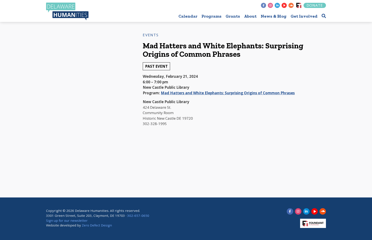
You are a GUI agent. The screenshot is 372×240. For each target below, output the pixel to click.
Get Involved (304, 16)
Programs (212, 16)
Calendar (187, 16)
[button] (324, 16)
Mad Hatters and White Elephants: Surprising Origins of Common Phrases (228, 92)
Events (150, 34)
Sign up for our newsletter (67, 220)
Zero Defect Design (97, 225)
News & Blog (274, 16)
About (250, 16)
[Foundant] (298, 5)
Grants (233, 16)
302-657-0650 (138, 215)
